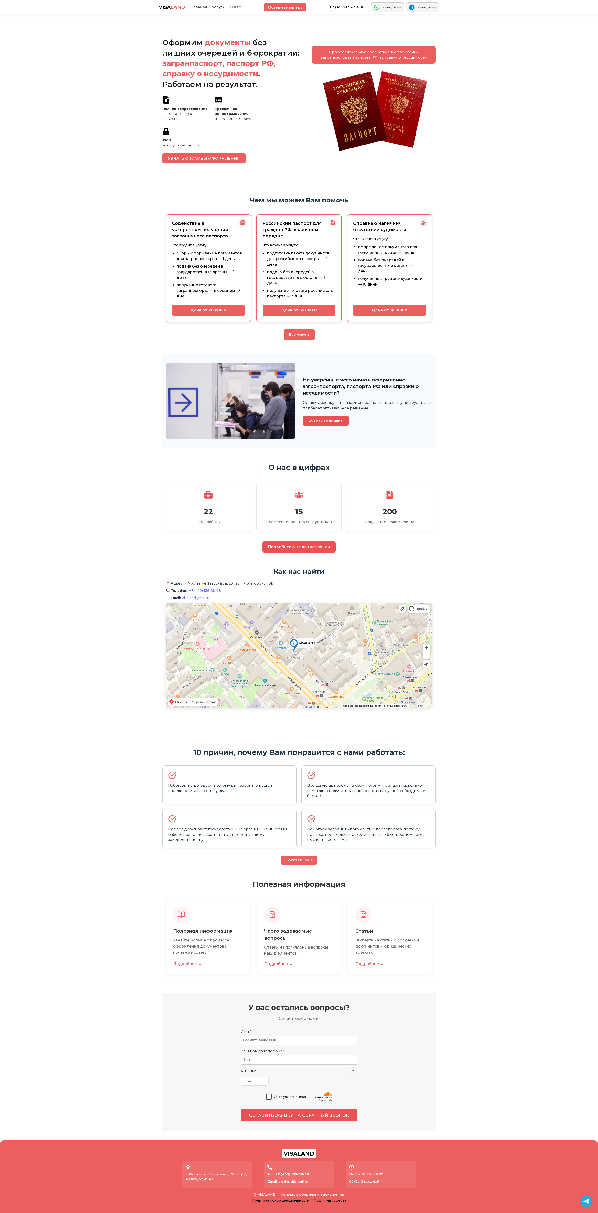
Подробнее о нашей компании (299, 547)
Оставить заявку (285, 7)
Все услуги (299, 334)
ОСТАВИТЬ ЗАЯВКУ (325, 421)
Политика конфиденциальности (280, 1200)
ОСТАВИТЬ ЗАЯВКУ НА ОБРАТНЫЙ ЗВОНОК (299, 1115)
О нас (235, 7)
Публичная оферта (330, 1200)
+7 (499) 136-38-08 (347, 7)
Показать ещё (299, 860)
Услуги (218, 7)
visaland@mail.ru (196, 598)
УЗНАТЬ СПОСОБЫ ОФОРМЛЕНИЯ (204, 158)
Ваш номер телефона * (263, 1051)
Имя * (246, 1031)
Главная (199, 7)
